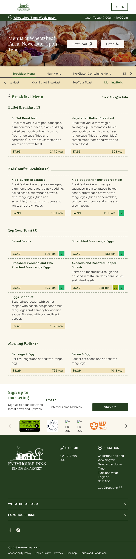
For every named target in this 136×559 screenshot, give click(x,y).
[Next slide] (125, 426)
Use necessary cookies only (67, 316)
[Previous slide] (11, 426)
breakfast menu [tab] (24, 73)
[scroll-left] (5, 82)
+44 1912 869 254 (68, 458)
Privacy (58, 553)
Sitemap (72, 553)
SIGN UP (110, 407)
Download (79, 44)
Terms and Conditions (93, 553)
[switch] (51, 292)
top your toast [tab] (82, 82)
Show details (117, 305)
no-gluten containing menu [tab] (92, 73)
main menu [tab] (54, 73)
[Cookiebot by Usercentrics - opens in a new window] (116, 240)
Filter (110, 44)
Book (119, 7)
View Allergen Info (115, 97)
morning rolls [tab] (113, 82)
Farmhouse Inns (21, 515)
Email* (51, 400)
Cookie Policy (43, 553)
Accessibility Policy (19, 553)
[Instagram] (18, 530)
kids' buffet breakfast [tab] (46, 82)
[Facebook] (10, 530)
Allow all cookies (110, 316)
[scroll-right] (131, 73)
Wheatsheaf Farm (23, 504)
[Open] (10, 7)
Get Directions (108, 488)
